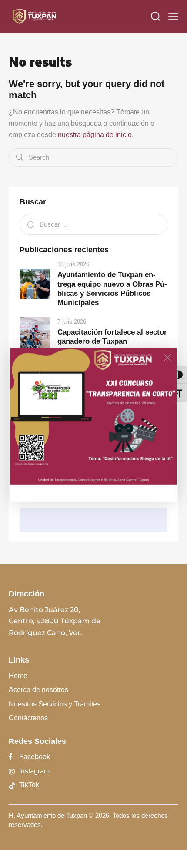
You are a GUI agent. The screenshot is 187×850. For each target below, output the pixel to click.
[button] (173, 16)
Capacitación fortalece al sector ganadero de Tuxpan (112, 336)
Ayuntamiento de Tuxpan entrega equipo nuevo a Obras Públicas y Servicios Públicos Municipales (112, 289)
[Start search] (19, 157)
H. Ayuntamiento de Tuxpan (48, 815)
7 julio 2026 (71, 321)
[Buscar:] (93, 224)
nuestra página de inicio (95, 134)
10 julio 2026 (73, 264)
